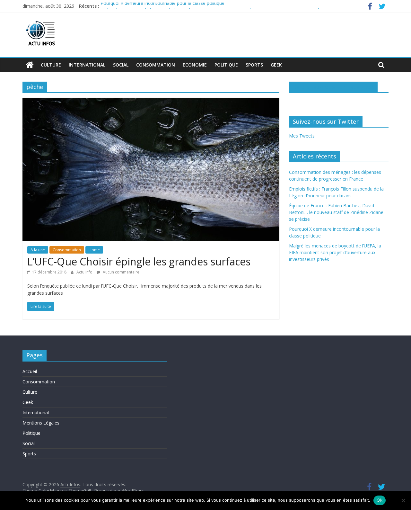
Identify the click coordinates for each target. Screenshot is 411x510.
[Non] (403, 500)
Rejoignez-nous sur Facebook (333, 87)
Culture (51, 65)
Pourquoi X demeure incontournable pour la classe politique (162, 6)
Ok (379, 500)
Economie (195, 65)
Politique (226, 65)
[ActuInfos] (29, 65)
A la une (38, 250)
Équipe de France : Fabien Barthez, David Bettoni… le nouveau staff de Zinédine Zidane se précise (336, 212)
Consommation (155, 65)
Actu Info (84, 272)
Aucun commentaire (120, 272)
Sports (254, 65)
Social (120, 65)
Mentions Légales (40, 423)
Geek (276, 65)
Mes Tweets (302, 136)
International (87, 65)
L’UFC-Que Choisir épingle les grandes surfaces (138, 261)
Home (94, 250)
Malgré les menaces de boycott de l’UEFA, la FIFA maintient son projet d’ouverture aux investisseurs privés (335, 252)
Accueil (29, 371)
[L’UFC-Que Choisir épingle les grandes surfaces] (150, 101)
